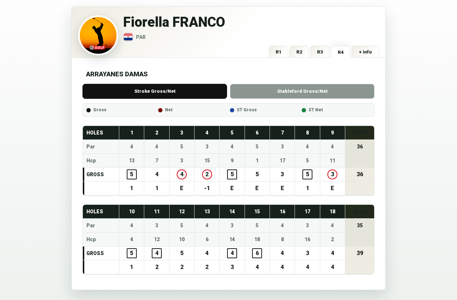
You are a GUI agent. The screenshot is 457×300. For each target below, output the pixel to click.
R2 (299, 52)
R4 (341, 52)
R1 (279, 52)
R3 (320, 52)
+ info (365, 52)
